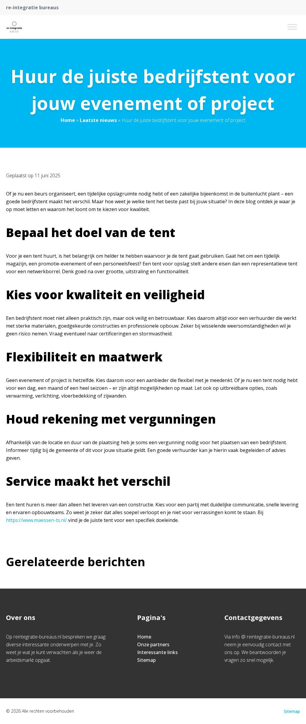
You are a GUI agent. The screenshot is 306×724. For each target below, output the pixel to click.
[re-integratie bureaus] (14, 27)
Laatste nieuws (98, 120)
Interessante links (157, 652)
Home (68, 120)
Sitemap (146, 660)
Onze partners (153, 644)
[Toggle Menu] (292, 27)
